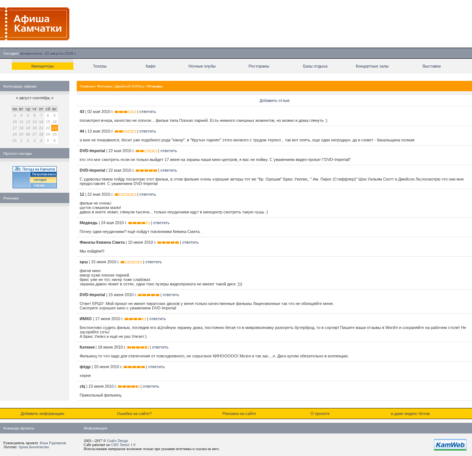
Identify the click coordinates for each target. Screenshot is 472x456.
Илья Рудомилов (53, 443)
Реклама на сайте (239, 413)
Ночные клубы (202, 66)
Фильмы (104, 86)
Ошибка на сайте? (134, 413)
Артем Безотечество (33, 447)
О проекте (320, 413)
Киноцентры (42, 66)
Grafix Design (117, 441)
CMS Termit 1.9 (123, 445)
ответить (147, 111)
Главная (87, 86)
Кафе (151, 66)
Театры (100, 66)
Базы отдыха (315, 66)
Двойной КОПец (129, 86)
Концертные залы (372, 66)
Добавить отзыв (274, 100)
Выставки (432, 66)
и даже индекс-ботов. (411, 413)
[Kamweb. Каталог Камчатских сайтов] (450, 449)
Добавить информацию (42, 413)
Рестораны (259, 66)
